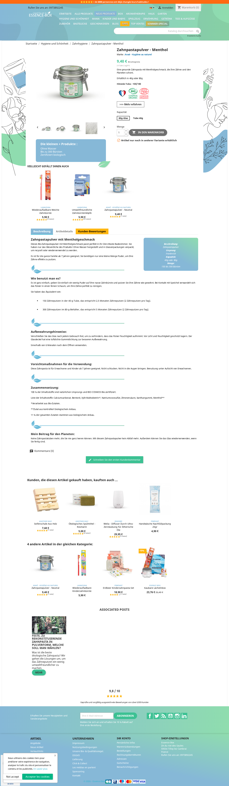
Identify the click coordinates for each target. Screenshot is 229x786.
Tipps (125, 23)
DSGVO (76, 755)
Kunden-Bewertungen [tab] (92, 231)
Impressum (78, 743)
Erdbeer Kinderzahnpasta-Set (118, 587)
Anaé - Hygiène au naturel (138, 54)
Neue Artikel (36, 747)
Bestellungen (124, 750)
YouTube (170, 716)
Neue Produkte (105, 13)
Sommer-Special (158, 23)
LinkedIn (184, 716)
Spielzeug (134, 18)
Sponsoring (78, 771)
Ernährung (150, 18)
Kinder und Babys (114, 18)
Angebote (35, 743)
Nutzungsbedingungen (84, 747)
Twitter (157, 716)
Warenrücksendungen (128, 746)
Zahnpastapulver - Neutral (118, 209)
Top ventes (137, 23)
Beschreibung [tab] (41, 231)
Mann (96, 18)
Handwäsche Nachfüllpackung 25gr (155, 525)
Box (120, 13)
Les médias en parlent (84, 767)
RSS (163, 716)
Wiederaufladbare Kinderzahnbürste (81, 589)
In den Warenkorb (148, 132)
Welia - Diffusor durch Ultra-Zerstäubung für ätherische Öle (118, 526)
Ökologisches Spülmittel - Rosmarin (82, 525)
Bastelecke (80, 23)
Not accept (12, 776)
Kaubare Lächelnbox (155, 587)
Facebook (150, 716)
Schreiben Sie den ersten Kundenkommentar (117, 459)
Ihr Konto (124, 738)
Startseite (65, 13)
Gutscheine (123, 762)
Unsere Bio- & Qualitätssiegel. (88, 751)
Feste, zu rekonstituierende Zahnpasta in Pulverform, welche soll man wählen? (48, 642)
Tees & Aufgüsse (185, 18)
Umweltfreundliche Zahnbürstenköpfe (82, 211)
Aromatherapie (135, 13)
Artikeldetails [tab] (64, 231)
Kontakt (76, 775)
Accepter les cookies (38, 776)
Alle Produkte (84, 13)
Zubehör (64, 23)
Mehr (39, 672)
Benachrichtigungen (127, 766)
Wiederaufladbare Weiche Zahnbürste (45, 211)
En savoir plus (40, 768)
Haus (151, 13)
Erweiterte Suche (194, 36)
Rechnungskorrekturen (129, 754)
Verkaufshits (36, 751)
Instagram (177, 716)
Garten (162, 13)
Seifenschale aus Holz (45, 523)
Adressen (122, 758)
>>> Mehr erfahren (130, 104)
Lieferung (77, 759)
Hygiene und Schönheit (74, 18)
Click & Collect (79, 763)
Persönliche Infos (126, 742)
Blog (115, 23)
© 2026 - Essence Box (94, 781)
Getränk (166, 18)
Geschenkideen (99, 23)
